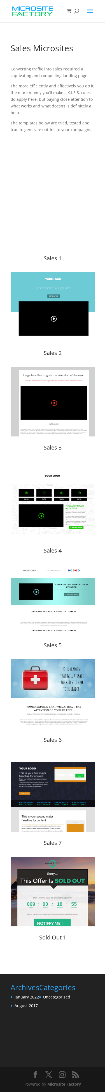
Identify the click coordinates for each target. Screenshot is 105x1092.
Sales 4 (53, 550)
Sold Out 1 (52, 937)
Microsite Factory (64, 1084)
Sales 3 (53, 447)
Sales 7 (53, 842)
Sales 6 (53, 739)
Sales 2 (53, 353)
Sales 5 (53, 645)
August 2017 (26, 1005)
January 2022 (27, 997)
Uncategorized (56, 997)
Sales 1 (53, 258)
